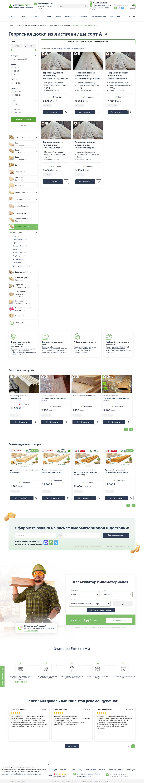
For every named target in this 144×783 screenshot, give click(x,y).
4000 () (17, 95)
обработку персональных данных (116, 546)
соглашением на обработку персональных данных (21, 774)
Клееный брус (17, 262)
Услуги (54, 770)
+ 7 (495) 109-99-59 (100, 2)
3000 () (17, 91)
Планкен (15, 249)
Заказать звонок (121, 5)
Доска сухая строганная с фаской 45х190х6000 (24, 471)
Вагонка (107, 594)
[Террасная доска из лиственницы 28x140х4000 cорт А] (120, 61)
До (26, 46)
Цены (74, 770)
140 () (17, 83)
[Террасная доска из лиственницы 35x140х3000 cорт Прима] (88, 61)
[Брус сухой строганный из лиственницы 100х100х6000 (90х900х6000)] (88, 458)
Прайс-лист (56, 781)
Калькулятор (91, 770)
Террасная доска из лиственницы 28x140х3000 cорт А (53, 145)
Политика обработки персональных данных (95, 781)
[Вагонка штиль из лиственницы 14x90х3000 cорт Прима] (55, 384)
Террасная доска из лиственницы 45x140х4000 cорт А (85, 145)
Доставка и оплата (116, 770)
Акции (81, 770)
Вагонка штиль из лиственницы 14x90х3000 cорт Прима (54, 398)
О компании (64, 770)
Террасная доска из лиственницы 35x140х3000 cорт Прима (87, 75)
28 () (16, 67)
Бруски (15, 243)
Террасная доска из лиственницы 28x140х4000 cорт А (118, 75)
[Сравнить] (11, 376)
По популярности (77, 48)
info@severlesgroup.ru (102, 5)
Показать (23, 119)
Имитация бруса (18, 246)
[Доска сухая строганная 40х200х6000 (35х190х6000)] (56, 458)
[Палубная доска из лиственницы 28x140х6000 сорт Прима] (117, 384)
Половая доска (17, 253)
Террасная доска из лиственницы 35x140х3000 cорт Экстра (55, 75)
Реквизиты (75, 781)
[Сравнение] (43, 53)
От (13, 46)
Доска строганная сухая (21, 266)
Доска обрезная (18, 239)
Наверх (141, 548)
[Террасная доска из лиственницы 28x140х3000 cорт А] (56, 130)
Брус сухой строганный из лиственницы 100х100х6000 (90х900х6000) (85, 472)
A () (16, 104)
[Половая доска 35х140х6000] (86, 384)
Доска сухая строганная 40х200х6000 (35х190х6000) (52, 471)
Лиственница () (20, 59)
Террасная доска (18, 259)
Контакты (102, 770)
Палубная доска (18, 256)
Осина (73, 594)
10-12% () (18, 112)
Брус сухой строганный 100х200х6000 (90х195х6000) (116, 471)
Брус (14, 236)
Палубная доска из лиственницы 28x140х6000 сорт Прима (116, 398)
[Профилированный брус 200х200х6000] (24, 384)
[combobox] (61, 535)
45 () (16, 74)
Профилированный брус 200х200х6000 (20, 397)
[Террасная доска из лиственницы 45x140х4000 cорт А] (88, 130)
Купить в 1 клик (66, 112)
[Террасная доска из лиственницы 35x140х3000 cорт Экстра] (56, 61)
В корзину (54, 112)
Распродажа (130, 770)
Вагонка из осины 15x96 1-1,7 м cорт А (85, 604)
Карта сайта (66, 781)
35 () (16, 71)
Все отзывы (72, 746)
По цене (67, 48)
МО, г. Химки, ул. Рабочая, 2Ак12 (46, 6)
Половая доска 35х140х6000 (83, 396)
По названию (58, 48)
